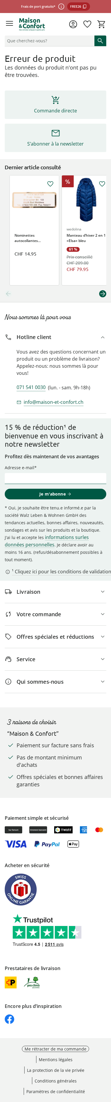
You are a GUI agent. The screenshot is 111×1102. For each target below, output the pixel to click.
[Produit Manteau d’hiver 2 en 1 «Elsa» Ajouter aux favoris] (102, 184)
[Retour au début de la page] (105, 1060)
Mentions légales (56, 1059)
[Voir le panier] (101, 24)
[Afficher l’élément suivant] (102, 293)
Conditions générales (56, 1081)
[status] (48, 41)
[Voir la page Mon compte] (73, 24)
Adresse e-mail (19, 467)
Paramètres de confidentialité (55, 1091)
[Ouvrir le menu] (9, 24)
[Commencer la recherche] (100, 41)
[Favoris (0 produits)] (87, 24)
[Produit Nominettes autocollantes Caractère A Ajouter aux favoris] (50, 184)
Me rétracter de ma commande (55, 1049)
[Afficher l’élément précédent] (8, 293)
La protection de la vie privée (55, 1070)
